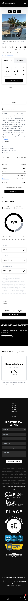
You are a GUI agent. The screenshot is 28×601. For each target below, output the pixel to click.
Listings (14, 403)
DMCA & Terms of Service (15, 599)
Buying (14, 405)
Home (14, 401)
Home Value (14, 411)
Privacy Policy (6, 486)
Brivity (13, 597)
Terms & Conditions (15, 486)
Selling (14, 407)
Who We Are (14, 414)
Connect (14, 416)
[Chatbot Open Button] (23, 596)
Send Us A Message (14, 461)
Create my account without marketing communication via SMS (14, 488)
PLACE (14, 579)
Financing (14, 409)
